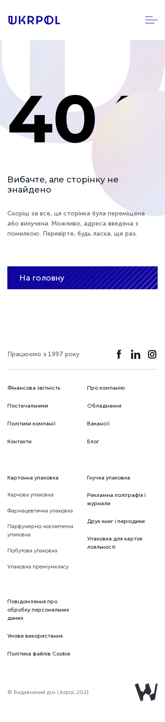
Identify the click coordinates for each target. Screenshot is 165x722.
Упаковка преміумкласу (38, 566)
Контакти (19, 441)
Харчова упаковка (30, 494)
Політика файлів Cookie (38, 653)
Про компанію (106, 388)
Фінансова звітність (33, 388)
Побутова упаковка (32, 550)
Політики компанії (31, 423)
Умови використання (35, 636)
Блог (93, 441)
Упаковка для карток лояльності (115, 542)
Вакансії (98, 423)
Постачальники (27, 405)
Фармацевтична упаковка (40, 510)
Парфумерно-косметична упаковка (40, 530)
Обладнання (104, 405)
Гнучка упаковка (108, 477)
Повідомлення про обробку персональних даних (38, 609)
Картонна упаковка (33, 477)
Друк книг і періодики (116, 521)
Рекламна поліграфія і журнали (116, 499)
